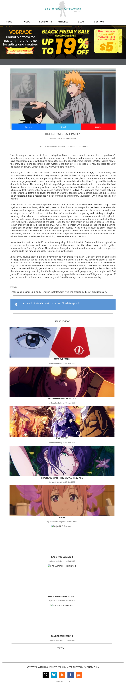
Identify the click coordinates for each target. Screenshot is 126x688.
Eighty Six (62, 438)
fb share (28, 127)
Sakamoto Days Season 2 (62, 398)
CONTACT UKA (92, 667)
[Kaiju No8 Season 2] (62, 526)
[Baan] (62, 515)
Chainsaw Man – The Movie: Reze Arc (62, 477)
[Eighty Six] (62, 435)
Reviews (44, 22)
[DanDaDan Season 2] (62, 605)
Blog (81, 22)
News (27, 22)
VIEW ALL (62, 648)
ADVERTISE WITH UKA (37, 667)
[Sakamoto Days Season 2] (62, 396)
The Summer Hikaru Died (62, 596)
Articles (63, 22)
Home (9, 22)
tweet (63, 127)
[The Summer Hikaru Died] (62, 565)
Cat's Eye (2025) (61, 359)
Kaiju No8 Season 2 (62, 556)
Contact (99, 22)
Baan (62, 517)
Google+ (98, 127)
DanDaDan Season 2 (62, 636)
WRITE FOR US (57, 667)
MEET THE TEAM (75, 667)
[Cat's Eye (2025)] (62, 356)
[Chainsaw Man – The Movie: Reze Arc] (62, 475)
